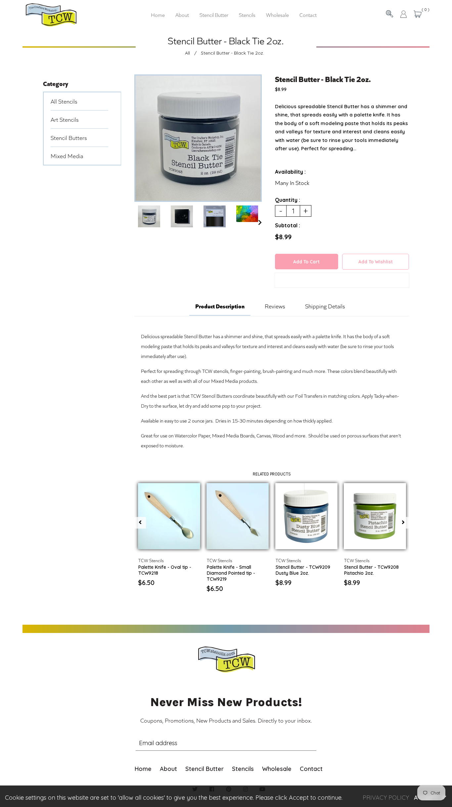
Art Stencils (64, 119)
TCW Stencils (151, 560)
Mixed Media (67, 156)
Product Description (220, 305)
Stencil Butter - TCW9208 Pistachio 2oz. (371, 570)
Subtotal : (287, 225)
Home (143, 769)
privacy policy (386, 797)
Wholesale (277, 769)
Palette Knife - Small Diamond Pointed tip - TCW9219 (231, 573)
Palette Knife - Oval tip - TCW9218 (164, 570)
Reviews (275, 306)
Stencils (243, 769)
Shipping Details (325, 306)
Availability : (290, 171)
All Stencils (64, 101)
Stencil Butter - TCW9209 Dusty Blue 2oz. (303, 570)
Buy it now (342, 281)
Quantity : (287, 200)
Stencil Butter (204, 769)
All (187, 53)
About (168, 769)
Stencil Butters (69, 138)
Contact (311, 769)
